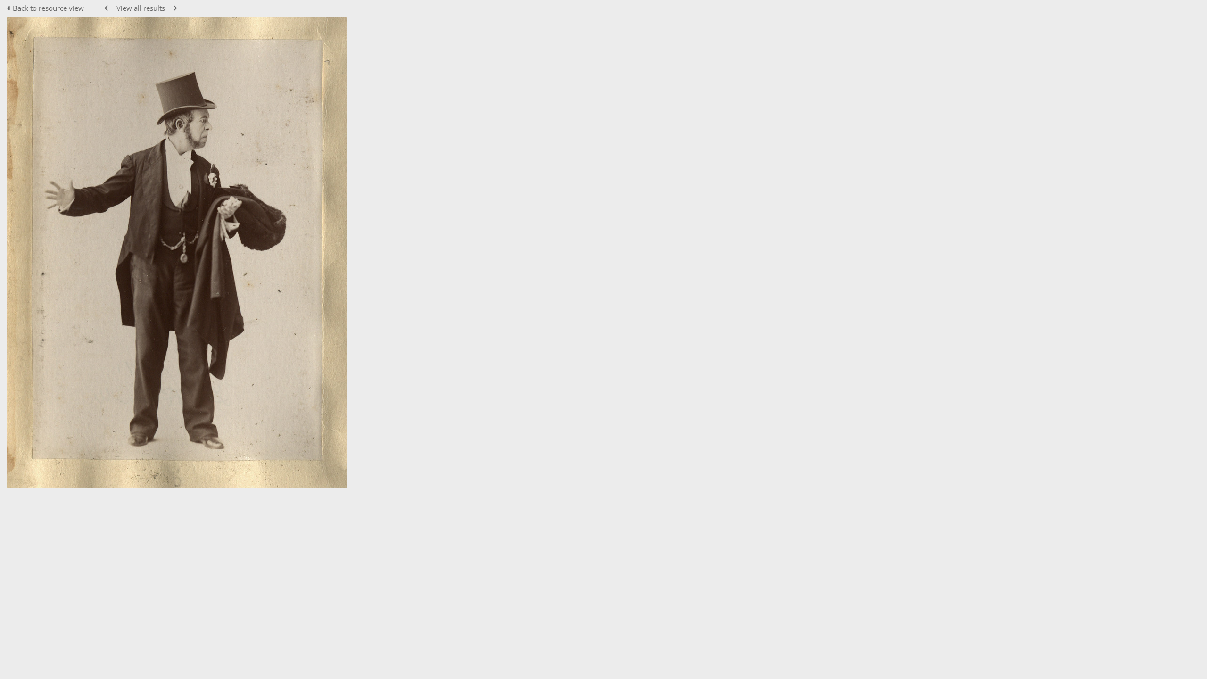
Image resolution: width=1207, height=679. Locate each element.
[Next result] (174, 8)
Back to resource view (48, 8)
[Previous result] (108, 8)
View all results (140, 8)
